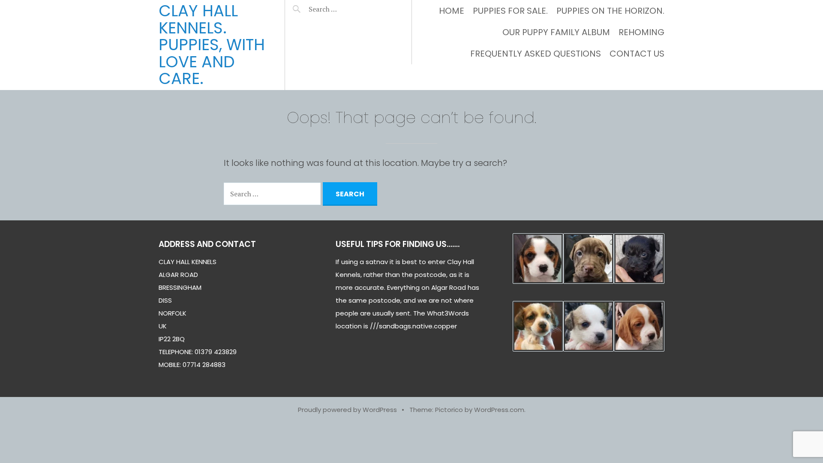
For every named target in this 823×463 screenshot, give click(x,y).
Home (451, 11)
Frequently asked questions (535, 54)
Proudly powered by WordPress (347, 409)
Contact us (637, 54)
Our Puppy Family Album (556, 32)
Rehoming (641, 32)
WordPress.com (499, 409)
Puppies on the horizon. (610, 11)
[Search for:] (343, 9)
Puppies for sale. (510, 11)
